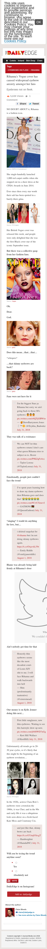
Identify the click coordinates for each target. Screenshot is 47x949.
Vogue (14, 301)
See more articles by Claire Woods (32, 915)
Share (22, 103)
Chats (39, 60)
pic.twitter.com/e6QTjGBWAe (31, 418)
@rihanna (21, 535)
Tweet (35, 103)
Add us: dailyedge (23, 894)
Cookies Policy (15, 41)
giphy (13, 347)
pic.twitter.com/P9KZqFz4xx (31, 458)
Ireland (21, 60)
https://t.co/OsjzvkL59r (28, 546)
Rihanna (35, 70)
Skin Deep (30, 60)
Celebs (13, 60)
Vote (12, 881)
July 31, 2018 (23, 429)
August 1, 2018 (24, 557)
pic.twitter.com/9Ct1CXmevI (31, 502)
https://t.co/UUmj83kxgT (29, 835)
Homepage (6, 61)
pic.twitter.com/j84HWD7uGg (31, 731)
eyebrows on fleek (18, 70)
